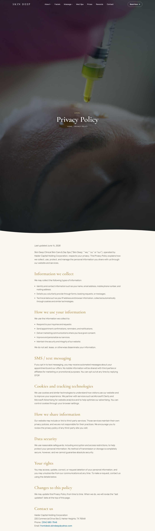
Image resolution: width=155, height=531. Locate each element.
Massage (68, 4)
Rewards (99, 4)
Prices (89, 4)
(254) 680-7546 (49, 522)
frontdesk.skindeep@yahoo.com (56, 525)
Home (69, 126)
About (48, 4)
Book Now (135, 4)
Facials (57, 4)
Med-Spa (80, 4)
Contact (110, 4)
